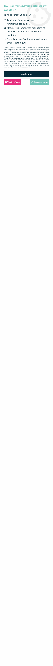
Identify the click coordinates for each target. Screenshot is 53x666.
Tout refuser (13, 82)
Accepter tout (40, 82)
